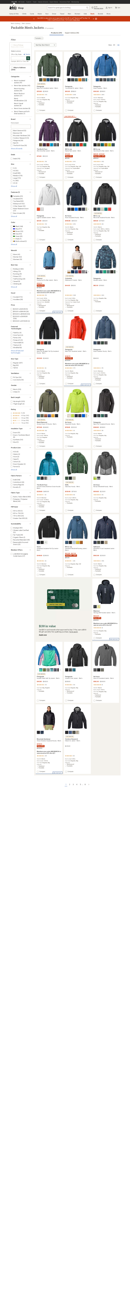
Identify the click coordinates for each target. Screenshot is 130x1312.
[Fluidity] (83, 415)
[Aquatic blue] (48, 79)
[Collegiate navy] (72, 271)
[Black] (51, 79)
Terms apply (73, 632)
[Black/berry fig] (58, 670)
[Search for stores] (28, 58)
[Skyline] (70, 732)
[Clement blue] (97, 79)
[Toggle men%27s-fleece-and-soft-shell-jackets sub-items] (12, 112)
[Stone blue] (113, 144)
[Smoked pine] (66, 478)
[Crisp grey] (42, 209)
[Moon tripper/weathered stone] (48, 670)
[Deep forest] (98, 542)
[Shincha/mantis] (95, 478)
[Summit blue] (58, 79)
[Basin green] (38, 342)
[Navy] (95, 542)
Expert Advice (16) (72, 33)
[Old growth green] (40, 79)
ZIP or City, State (16, 54)
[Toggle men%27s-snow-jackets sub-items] (12, 108)
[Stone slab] (45, 478)
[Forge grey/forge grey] (104, 79)
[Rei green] (84, 144)
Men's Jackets (26, 23)
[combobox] (68, 7)
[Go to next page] (88, 784)
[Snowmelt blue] (51, 670)
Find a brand (15, 123)
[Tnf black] (58, 144)
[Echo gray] (102, 209)
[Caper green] (44, 670)
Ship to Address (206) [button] (18, 69)
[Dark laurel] (74, 732)
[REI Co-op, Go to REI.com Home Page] (12, 7)
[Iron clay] (48, 144)
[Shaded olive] (74, 144)
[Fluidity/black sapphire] (76, 209)
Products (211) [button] (56, 33)
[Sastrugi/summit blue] (101, 271)
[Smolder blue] (55, 79)
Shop (21, 7)
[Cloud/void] (98, 478)
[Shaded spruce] (106, 209)
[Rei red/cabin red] (81, 144)
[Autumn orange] (79, 79)
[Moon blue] (42, 732)
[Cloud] (95, 670)
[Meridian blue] (51, 144)
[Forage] (102, 670)
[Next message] (93, 19)
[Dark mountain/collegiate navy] (76, 271)
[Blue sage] (108, 271)
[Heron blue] (74, 542)
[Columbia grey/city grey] (87, 271)
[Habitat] (87, 209)
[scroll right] (60, 80)
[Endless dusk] (44, 144)
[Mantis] (72, 415)
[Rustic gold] (106, 144)
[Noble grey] (83, 79)
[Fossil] (106, 542)
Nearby (27, 54)
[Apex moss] (109, 144)
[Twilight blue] (49, 415)
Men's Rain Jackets (20, 85)
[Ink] (45, 542)
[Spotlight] (69, 209)
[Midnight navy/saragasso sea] (70, 144)
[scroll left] (37, 80)
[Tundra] (42, 415)
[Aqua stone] (104, 271)
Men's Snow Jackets (21, 108)
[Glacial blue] (87, 79)
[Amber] (53, 415)
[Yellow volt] (77, 542)
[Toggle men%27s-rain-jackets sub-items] (12, 86)
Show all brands (16, 148)
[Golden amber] (81, 542)
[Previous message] (34, 19)
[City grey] (83, 271)
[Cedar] (40, 144)
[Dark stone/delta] (69, 271)
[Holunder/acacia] (98, 606)
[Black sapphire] (79, 209)
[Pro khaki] (77, 732)
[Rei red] (109, 209)
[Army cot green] (98, 144)
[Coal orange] (38, 209)
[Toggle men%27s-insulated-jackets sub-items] (12, 81)
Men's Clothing (15, 23)
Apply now (43, 635)
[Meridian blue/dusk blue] (38, 478)
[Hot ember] (42, 342)
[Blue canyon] (77, 144)
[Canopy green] (76, 79)
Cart (119, 7)
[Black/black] (111, 271)
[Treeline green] (115, 79)
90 (118, 45)
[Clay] (45, 415)
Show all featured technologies (17, 352)
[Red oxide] (79, 271)
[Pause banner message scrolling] (96, 19)
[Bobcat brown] (44, 79)
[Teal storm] (102, 144)
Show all (14, 186)
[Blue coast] (38, 542)
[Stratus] (83, 209)
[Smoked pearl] (55, 144)
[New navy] (111, 79)
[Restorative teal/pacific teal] (49, 478)
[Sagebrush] (74, 478)
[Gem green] (102, 415)
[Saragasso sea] (66, 542)
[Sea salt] (69, 415)
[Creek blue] (38, 415)
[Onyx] (70, 478)
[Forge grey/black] (70, 670)
